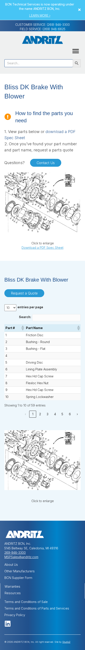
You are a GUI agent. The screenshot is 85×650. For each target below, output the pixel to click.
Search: (25, 317)
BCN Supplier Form (18, 578)
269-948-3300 (15, 552)
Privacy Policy (14, 615)
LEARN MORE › (39, 15)
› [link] (77, 414)
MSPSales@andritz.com (21, 557)
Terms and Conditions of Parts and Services (36, 608)
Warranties (12, 586)
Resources (13, 593)
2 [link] (40, 414)
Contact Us (46, 163)
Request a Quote (24, 293)
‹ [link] (25, 414)
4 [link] (55, 414)
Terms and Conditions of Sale (26, 602)
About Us (11, 564)
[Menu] (76, 51)
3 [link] (47, 414)
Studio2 (66, 642)
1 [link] (32, 414)
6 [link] (70, 414)
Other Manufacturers (19, 571)
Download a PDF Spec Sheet (42, 247)
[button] (80, 10)
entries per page (30, 307)
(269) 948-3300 (58, 24)
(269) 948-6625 (53, 29)
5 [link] (62, 414)
